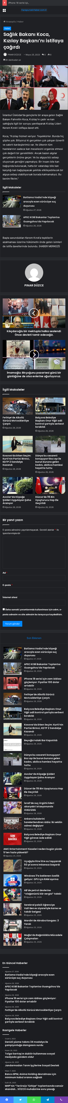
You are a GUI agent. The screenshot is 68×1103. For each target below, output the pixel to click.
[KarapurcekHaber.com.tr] (34, 10)
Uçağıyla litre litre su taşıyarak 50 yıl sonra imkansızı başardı (42, 863)
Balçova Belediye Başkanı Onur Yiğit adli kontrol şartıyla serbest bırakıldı (49, 422)
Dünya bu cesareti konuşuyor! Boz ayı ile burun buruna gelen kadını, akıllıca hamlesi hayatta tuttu (49, 462)
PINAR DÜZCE (14, 54)
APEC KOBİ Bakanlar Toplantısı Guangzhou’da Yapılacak (42, 666)
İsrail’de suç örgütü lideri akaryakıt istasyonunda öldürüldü (39, 806)
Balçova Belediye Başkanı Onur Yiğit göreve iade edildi (42, 836)
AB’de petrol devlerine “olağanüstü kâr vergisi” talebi (42, 892)
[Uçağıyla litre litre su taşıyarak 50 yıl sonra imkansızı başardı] (12, 866)
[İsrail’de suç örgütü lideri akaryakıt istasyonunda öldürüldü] (12, 807)
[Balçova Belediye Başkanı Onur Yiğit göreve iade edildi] (12, 839)
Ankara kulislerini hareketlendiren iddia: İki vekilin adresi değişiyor (43, 822)
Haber (20, 21)
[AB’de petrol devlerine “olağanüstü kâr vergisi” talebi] (12, 895)
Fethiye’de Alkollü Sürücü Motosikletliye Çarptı (16, 420)
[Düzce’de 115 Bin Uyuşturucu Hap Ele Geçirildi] (50, 485)
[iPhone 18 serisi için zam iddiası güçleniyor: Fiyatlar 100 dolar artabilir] (12, 683)
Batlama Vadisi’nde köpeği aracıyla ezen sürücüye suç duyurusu (39, 201)
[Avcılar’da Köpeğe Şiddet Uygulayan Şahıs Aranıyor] (18, 485)
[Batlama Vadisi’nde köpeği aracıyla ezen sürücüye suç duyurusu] (12, 201)
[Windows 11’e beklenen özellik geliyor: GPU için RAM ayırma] (12, 880)
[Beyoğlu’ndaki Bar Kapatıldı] (12, 745)
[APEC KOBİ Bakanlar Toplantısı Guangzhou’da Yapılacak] (12, 221)
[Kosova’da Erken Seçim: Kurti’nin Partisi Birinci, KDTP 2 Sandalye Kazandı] (18, 444)
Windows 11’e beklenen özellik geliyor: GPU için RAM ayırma (41, 877)
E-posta (8, 585)
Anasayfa (10, 21)
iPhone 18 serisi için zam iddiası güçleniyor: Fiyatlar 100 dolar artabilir (42, 682)
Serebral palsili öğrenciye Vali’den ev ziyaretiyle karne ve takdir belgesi (42, 908)
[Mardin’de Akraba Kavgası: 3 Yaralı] (12, 925)
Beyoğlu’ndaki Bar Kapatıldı (40, 740)
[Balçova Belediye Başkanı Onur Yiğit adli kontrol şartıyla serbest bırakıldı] (50, 406)
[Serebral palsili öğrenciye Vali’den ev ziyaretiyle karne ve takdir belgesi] (12, 909)
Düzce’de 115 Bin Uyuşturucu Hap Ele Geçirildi (46, 500)
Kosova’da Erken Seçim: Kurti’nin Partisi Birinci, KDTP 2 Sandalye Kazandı (17, 460)
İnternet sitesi (10, 597)
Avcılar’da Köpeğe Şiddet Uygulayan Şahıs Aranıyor (17, 500)
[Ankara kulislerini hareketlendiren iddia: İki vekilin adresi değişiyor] (12, 823)
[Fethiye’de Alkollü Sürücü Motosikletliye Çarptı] (18, 406)
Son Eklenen (34, 638)
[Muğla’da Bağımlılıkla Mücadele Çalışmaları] (12, 939)
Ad (5, 572)
